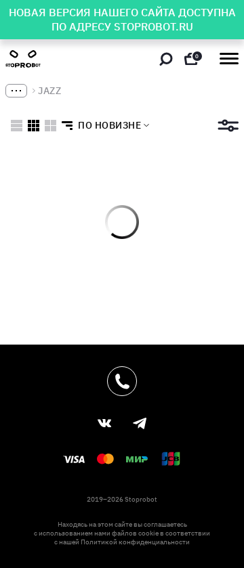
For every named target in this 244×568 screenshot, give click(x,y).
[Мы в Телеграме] (139, 423)
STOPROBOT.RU (153, 26)
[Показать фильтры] (228, 125)
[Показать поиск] (166, 59)
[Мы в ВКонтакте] (104, 423)
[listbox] (101, 125)
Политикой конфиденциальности (135, 542)
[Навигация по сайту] (229, 58)
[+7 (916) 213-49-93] (122, 381)
